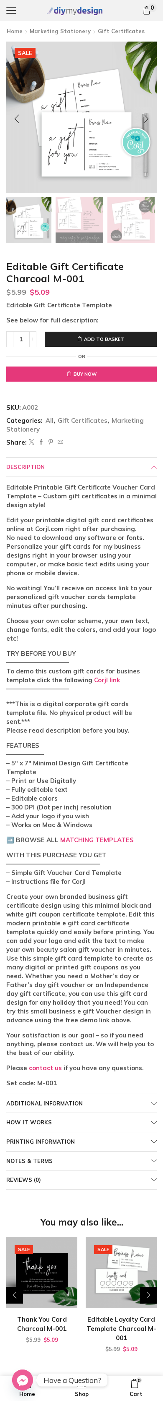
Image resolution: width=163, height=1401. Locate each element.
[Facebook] (41, 442)
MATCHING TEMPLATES (97, 840)
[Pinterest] (51, 442)
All (49, 420)
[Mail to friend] (59, 442)
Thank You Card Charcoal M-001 (42, 1324)
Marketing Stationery (60, 31)
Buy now (85, 374)
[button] (16, 119)
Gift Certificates (121, 31)
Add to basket (104, 339)
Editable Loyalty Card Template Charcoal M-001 (121, 1328)
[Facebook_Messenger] (22, 1380)
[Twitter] (31, 442)
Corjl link (107, 680)
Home (15, 31)
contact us (45, 1068)
